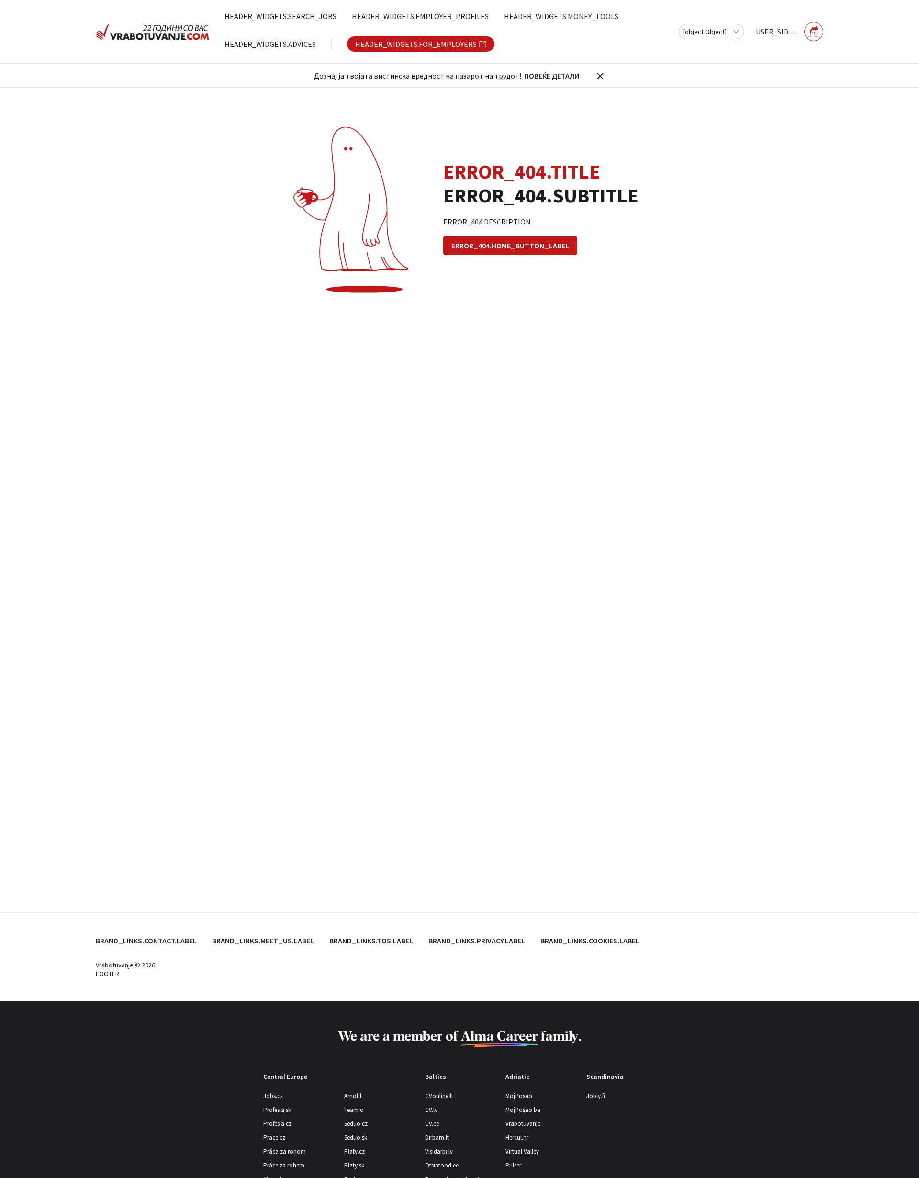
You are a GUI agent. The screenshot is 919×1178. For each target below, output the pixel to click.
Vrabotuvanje (522, 1124)
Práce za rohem (283, 1165)
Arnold (352, 1096)
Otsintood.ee (442, 1165)
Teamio (354, 1110)
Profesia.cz (277, 1124)
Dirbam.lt (437, 1137)
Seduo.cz (356, 1124)
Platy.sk (354, 1165)
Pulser (513, 1165)
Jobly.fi (595, 1096)
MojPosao (518, 1096)
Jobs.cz (273, 1096)
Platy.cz (354, 1151)
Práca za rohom (284, 1151)
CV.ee (432, 1124)
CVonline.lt (439, 1096)
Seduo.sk (355, 1137)
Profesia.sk (277, 1110)
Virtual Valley (522, 1151)
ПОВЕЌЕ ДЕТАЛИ (551, 75)
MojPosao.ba (522, 1110)
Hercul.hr (516, 1137)
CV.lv (431, 1110)
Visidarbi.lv (439, 1151)
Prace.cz (274, 1137)
